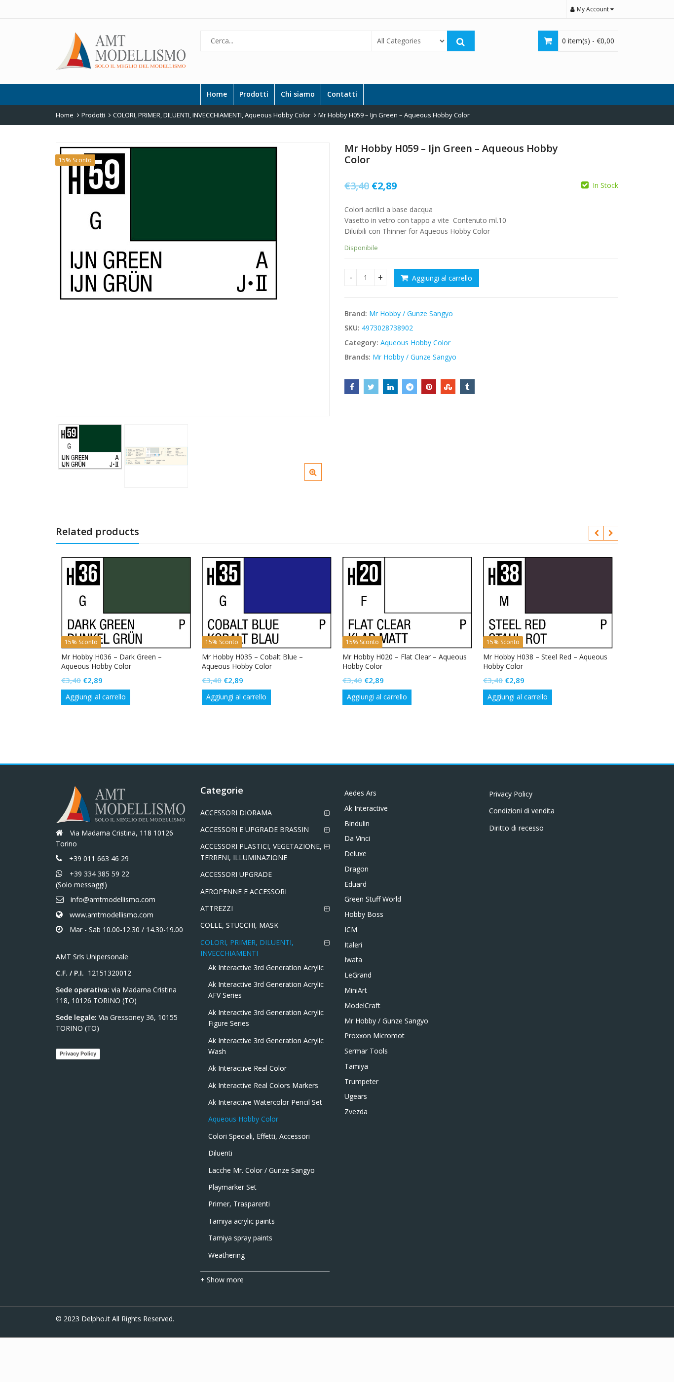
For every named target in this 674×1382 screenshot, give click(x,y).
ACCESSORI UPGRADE (236, 874)
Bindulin (357, 823)
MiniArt (355, 990)
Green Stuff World (372, 899)
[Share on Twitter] (371, 386)
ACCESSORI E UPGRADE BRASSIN (254, 829)
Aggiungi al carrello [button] (96, 696)
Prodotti (253, 94)
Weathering (226, 1255)
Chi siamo (298, 94)
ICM (350, 929)
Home (217, 94)
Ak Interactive (366, 808)
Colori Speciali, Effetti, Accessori (259, 1136)
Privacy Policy (78, 1053)
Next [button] (311, 277)
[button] (321, 480)
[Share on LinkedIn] (390, 386)
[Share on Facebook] (351, 386)
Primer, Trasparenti (239, 1203)
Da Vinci (357, 838)
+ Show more (222, 1279)
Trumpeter (361, 1081)
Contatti (342, 94)
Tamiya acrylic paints (241, 1221)
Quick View (131, 657)
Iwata (353, 959)
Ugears (355, 1096)
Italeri (353, 944)
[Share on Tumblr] (467, 386)
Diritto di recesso (516, 828)
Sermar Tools (366, 1050)
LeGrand (358, 975)
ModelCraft (362, 1005)
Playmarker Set (232, 1187)
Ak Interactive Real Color (247, 1068)
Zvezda (356, 1111)
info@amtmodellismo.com (113, 899)
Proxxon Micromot (374, 1035)
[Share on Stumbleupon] (448, 386)
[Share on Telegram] (409, 386)
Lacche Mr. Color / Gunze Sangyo (261, 1170)
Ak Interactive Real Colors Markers (263, 1085)
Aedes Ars (360, 793)
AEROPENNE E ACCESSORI (243, 891)
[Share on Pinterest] (428, 386)
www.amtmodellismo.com (111, 914)
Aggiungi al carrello (442, 278)
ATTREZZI (216, 908)
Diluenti (220, 1153)
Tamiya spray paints (240, 1237)
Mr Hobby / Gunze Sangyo (411, 313)
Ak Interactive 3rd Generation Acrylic (266, 967)
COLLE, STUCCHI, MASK (239, 925)
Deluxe (355, 853)
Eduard (355, 884)
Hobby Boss (363, 914)
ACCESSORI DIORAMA (236, 812)
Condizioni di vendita (522, 810)
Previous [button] (73, 277)
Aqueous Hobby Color (415, 342)
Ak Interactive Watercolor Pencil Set (265, 1102)
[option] (193, 223)
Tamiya (356, 1066)
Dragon (356, 868)
